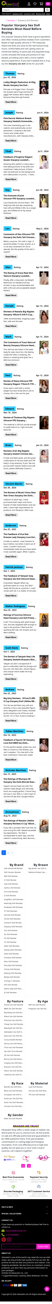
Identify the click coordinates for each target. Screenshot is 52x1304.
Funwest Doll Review (12, 957)
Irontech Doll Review (12, 922)
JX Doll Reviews (10, 992)
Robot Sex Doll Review (13, 1016)
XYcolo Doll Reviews (12, 919)
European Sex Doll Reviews (13, 1094)
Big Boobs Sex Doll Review (38, 868)
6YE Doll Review (10, 985)
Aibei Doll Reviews (11, 946)
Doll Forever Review (12, 872)
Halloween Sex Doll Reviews (13, 1032)
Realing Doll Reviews (13, 973)
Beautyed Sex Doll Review (13, 1028)
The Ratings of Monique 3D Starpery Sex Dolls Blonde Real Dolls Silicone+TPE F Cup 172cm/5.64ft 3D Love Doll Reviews (19, 780)
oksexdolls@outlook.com (16, 1231)
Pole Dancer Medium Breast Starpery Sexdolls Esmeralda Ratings (18, 120)
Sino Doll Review (11, 891)
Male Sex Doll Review (13, 1118)
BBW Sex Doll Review (13, 1008)
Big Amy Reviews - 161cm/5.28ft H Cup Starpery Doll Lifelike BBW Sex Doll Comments (20, 700)
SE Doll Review (10, 938)
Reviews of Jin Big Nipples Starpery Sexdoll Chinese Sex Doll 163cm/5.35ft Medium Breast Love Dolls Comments (18, 452)
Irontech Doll (29, 14)
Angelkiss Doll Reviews (13, 899)
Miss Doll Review (11, 961)
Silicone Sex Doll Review (38, 1091)
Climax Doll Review (12, 969)
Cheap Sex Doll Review (13, 1024)
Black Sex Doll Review (13, 1091)
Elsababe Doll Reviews (13, 907)
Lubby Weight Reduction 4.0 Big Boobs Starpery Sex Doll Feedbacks (19, 84)
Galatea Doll (17, 14)
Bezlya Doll (40, 14)
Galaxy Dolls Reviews (13, 950)
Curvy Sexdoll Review (13, 1039)
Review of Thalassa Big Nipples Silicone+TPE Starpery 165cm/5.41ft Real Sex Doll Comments (19, 419)
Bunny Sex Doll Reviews (13, 1059)
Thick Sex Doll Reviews (13, 1047)
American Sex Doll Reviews (13, 1098)
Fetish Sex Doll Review (13, 1071)
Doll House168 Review (13, 868)
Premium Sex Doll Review (13, 1020)
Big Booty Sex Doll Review (13, 1012)
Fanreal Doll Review (12, 915)
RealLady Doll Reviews (13, 903)
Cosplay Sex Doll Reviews (13, 1063)
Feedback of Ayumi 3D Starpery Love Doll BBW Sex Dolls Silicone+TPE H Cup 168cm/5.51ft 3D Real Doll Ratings (20, 741)
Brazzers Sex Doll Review (13, 1067)
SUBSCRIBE (43, 1246)
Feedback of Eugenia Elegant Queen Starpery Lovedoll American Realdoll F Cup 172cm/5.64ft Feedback (18, 158)
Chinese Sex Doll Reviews (13, 1106)
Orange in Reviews (12, 981)
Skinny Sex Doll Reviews (13, 1043)
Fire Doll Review (10, 930)
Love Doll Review (36, 1087)
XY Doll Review (10, 880)
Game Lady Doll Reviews (13, 988)
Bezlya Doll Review (12, 977)
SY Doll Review (10, 942)
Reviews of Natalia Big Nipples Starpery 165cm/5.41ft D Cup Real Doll (19, 313)
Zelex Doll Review (11, 954)
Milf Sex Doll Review (37, 1005)
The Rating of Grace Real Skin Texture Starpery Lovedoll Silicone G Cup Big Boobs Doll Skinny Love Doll (18, 274)
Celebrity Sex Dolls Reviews (13, 1074)
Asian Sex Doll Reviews (13, 1102)
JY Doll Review (10, 895)
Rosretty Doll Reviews (13, 965)
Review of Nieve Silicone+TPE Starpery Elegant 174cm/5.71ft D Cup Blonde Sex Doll (20, 383)
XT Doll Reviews (10, 911)
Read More (11, 102)
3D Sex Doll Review (12, 1055)
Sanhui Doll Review (12, 888)
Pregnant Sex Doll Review (38, 1008)
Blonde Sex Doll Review (13, 1087)
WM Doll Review (11, 876)
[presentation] (23, 1166)
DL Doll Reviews (10, 934)
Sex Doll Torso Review (13, 1051)
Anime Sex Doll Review (13, 1005)
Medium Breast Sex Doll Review (38, 872)
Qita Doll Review (11, 884)
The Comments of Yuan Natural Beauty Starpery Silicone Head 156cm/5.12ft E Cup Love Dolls (19, 344)
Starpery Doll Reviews (13, 926)
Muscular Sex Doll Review (13, 1036)
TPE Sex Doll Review (37, 1094)
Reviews (11, 20)
